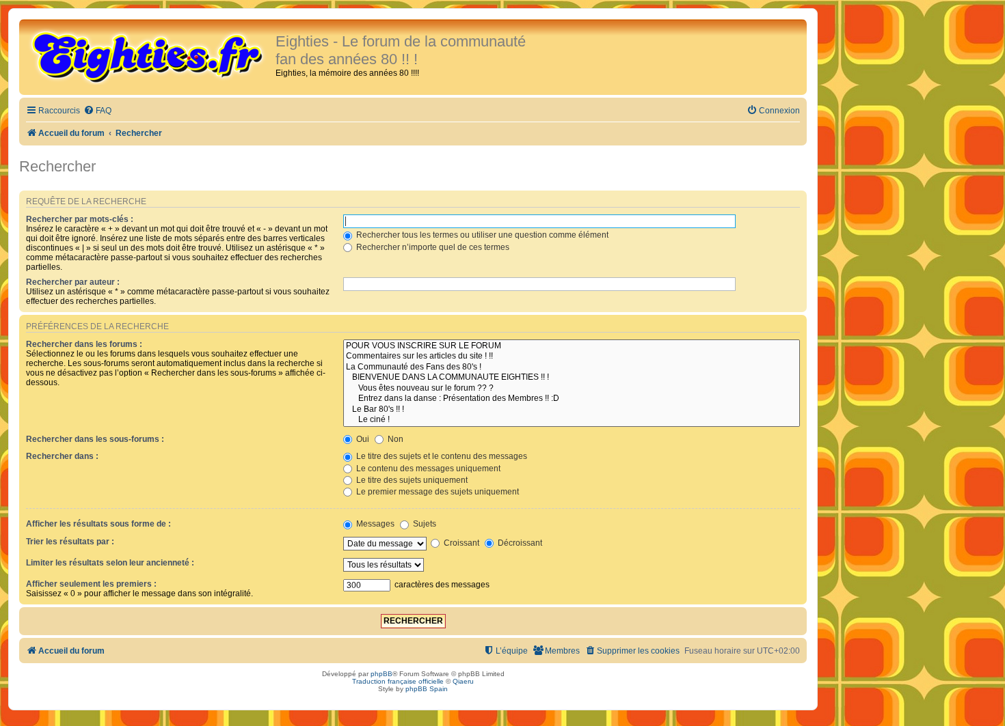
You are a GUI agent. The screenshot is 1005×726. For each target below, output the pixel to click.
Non (394, 439)
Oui (361, 439)
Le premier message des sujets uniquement (436, 492)
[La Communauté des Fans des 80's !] (572, 367)
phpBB (381, 674)
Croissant (460, 543)
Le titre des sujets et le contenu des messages (440, 456)
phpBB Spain (426, 689)
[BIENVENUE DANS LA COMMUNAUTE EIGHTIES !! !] (572, 377)
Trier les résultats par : (70, 541)
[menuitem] (97, 111)
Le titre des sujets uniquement (411, 480)
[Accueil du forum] (149, 56)
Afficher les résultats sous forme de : (98, 524)
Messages (374, 524)
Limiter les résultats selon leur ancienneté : (110, 563)
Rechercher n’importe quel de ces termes (431, 247)
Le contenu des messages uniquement (427, 468)
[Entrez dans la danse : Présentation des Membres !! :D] (572, 398)
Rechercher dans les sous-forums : (95, 439)
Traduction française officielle (398, 681)
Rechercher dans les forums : (84, 344)
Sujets (423, 524)
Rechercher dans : (62, 456)
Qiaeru (463, 681)
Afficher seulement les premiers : (91, 584)
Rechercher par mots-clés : (79, 219)
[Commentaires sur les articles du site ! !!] (572, 356)
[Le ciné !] (572, 420)
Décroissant (519, 543)
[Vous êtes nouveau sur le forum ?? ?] (572, 388)
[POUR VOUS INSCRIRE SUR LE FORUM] (572, 346)
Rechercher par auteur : (73, 282)
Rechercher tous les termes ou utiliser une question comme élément (481, 235)
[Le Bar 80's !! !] (572, 409)
